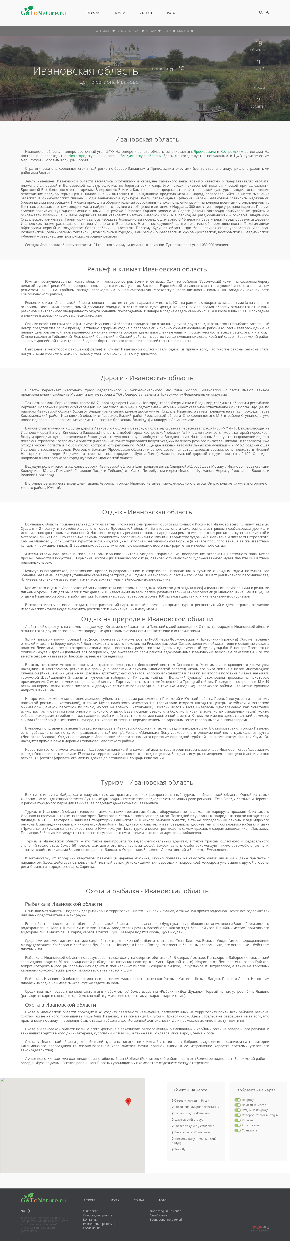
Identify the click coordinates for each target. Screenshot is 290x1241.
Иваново (128, 81)
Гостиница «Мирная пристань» (196, 1107)
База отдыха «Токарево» (191, 1132)
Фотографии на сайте (165, 1211)
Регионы (93, 13)
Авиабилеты (159, 1215)
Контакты (90, 1219)
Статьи (146, 13)
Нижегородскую (82, 155)
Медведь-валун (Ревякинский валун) (194, 1141)
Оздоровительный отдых (260, 1115)
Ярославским (205, 151)
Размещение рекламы (99, 1224)
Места (120, 13)
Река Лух (180, 1149)
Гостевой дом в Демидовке (193, 1126)
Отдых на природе (255, 1110)
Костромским (232, 151)
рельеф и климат (128, 31)
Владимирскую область (140, 155)
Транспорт (249, 1130)
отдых (166, 31)
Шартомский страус (188, 1119)
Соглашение (92, 1228)
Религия (247, 1120)
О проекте (90, 1211)
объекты (183, 31)
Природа (248, 1100)
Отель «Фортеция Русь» (191, 1100)
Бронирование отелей (166, 1219)
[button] (128, 1102)
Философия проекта (98, 1215)
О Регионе (103, 31)
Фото (170, 13)
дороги (151, 31)
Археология (250, 1125)
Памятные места (254, 1105)
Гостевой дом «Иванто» (191, 1113)
